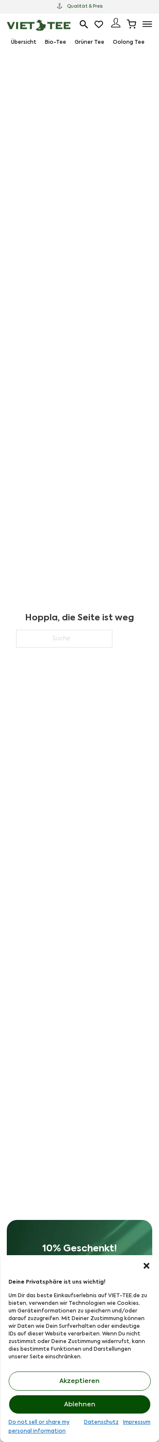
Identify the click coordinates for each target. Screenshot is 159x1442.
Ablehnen (79, 1404)
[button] (146, 1266)
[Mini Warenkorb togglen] (131, 24)
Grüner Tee (89, 42)
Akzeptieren (79, 1381)
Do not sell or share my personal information (39, 1427)
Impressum (137, 1422)
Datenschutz (101, 1422)
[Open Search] (84, 24)
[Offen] (147, 24)
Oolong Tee (129, 42)
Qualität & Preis (85, 6)
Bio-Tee (55, 42)
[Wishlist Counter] (100, 24)
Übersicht (23, 42)
